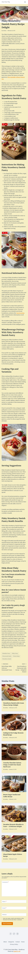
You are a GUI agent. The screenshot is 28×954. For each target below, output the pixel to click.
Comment (5, 882)
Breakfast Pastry (6, 653)
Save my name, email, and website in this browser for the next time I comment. (13, 919)
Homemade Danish (6, 656)
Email (4, 908)
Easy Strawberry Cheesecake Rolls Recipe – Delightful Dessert (21, 668)
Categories (11, 942)
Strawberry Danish (6, 659)
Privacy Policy (14, 944)
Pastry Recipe (16, 656)
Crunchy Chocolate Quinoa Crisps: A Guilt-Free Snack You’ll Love (12, 765)
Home (23, 942)
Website (4, 914)
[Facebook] (10, 934)
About (5, 942)
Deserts (4, 18)
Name (4, 901)
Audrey (4, 30)
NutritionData (20, 313)
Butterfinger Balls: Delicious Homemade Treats (7, 667)
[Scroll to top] (24, 952)
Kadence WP (17, 951)
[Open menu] (25, 2)
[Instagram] (17, 934)
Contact (17, 942)
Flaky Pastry (15, 653)
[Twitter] (14, 934)
